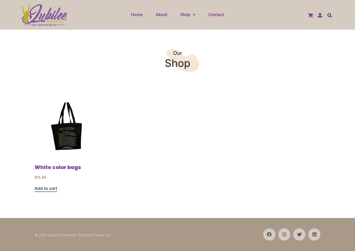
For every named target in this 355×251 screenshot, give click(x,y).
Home (137, 14)
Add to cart (46, 188)
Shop (185, 14)
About (161, 14)
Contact (216, 14)
